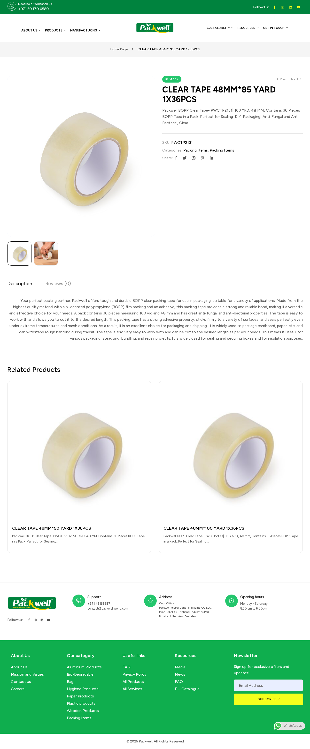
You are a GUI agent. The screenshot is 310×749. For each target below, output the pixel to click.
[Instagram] (35, 620)
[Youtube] (298, 7)
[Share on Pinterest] (202, 158)
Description (19, 283)
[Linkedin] (290, 7)
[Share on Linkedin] (211, 158)
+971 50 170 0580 (33, 9)
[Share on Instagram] (194, 158)
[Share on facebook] (176, 158)
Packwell (145, 741)
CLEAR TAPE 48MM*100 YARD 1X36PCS (203, 528)
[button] (149, 82)
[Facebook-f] (29, 620)
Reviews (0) (58, 283)
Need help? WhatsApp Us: (35, 4)
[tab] (19, 285)
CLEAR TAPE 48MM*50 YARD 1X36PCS (51, 528)
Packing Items (195, 150)
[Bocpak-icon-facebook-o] (275, 7)
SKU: (166, 142)
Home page (119, 49)
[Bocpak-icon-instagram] (283, 7)
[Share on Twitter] (184, 158)
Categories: (172, 150)
